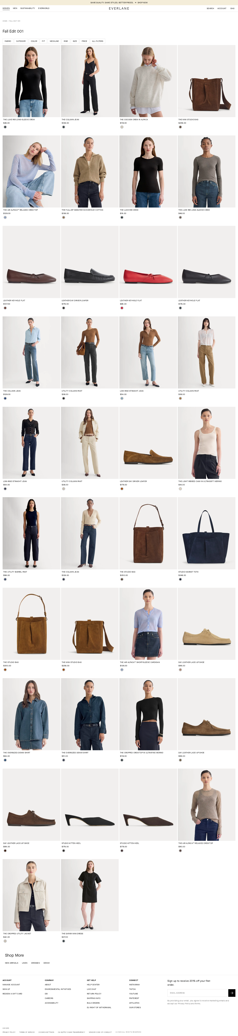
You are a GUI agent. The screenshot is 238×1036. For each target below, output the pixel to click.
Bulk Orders (93, 1003)
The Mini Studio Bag (188, 119)
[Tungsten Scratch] (122, 398)
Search (210, 8)
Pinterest (134, 998)
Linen (24, 963)
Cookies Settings (46, 1032)
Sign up (6, 989)
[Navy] (5, 579)
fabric (8, 41)
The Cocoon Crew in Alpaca (134, 119)
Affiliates (134, 1003)
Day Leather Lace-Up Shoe (191, 662)
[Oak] (180, 670)
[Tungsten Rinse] (5, 489)
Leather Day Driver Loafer (75, 300)
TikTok (132, 989)
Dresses (35, 963)
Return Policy (94, 993)
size (75, 41)
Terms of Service (27, 1032)
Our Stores (135, 1007)
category (21, 41)
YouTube (133, 993)
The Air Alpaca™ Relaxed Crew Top (20, 210)
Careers (49, 998)
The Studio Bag (127, 572)
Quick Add (29, 112)
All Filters (97, 41)
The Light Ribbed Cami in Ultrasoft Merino (200, 481)
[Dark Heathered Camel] (64, 217)
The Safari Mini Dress (72, 933)
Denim (47, 963)
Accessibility (51, 1003)
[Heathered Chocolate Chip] (180, 851)
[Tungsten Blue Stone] (5, 760)
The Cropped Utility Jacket (17, 933)
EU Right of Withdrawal (99, 1007)
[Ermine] (180, 398)
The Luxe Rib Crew (129, 210)
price (84, 41)
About (48, 984)
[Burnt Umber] (5, 308)
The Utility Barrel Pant (15, 572)
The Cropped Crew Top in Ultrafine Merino (141, 752)
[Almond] (122, 127)
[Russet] (122, 489)
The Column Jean (70, 119)
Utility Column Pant (72, 391)
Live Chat (91, 989)
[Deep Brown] (5, 851)
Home (5, 21)
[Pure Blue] (64, 579)
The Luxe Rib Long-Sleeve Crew (19, 119)
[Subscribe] (231, 993)
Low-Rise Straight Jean (131, 391)
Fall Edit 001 (14, 21)
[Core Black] (64, 398)
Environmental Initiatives (58, 989)
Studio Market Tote (188, 572)
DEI (46, 993)
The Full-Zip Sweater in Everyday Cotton (82, 210)
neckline (54, 41)
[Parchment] (180, 489)
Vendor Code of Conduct (100, 1032)
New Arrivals (11, 963)
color (34, 41)
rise (66, 41)
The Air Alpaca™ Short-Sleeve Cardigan (140, 662)
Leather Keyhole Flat (14, 300)
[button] (232, 8)
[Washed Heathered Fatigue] (180, 217)
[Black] (5, 127)
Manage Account (11, 984)
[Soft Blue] (5, 217)
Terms (197, 1003)
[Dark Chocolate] (122, 851)
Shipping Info (93, 998)
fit (43, 41)
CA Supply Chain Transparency (71, 1032)
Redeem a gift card (12, 993)
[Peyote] (64, 489)
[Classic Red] (122, 308)
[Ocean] (5, 398)
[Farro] (180, 760)
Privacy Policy (184, 1003)
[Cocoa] (180, 127)
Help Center (93, 984)
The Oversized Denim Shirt (16, 752)
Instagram (134, 984)
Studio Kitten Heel (71, 843)
